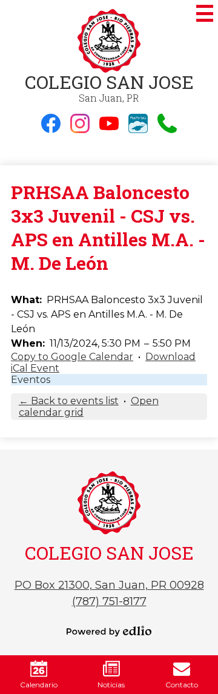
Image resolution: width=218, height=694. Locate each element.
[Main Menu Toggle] (204, 13)
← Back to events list (69, 401)
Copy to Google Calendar (72, 356)
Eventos (30, 379)
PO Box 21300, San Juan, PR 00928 (109, 585)
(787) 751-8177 (109, 601)
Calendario (39, 684)
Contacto (181, 684)
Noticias (111, 684)
